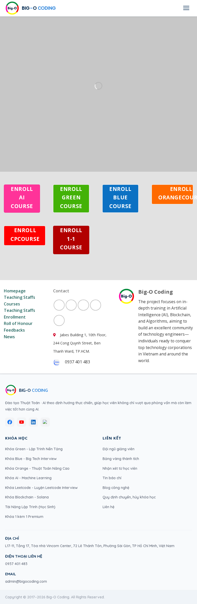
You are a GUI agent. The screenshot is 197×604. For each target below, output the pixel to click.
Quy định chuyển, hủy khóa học (129, 497)
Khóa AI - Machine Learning (28, 478)
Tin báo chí (112, 478)
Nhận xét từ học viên (120, 468)
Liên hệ (108, 507)
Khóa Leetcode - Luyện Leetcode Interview (41, 487)
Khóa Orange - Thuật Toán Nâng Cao (37, 468)
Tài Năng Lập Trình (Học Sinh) (30, 507)
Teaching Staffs (19, 297)
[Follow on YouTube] (59, 320)
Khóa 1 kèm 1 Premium (24, 516)
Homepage (15, 291)
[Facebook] (9, 422)
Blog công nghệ (116, 487)
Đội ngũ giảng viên (118, 449)
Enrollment (15, 317)
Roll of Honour (18, 323)
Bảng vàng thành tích (121, 458)
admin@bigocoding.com (26, 581)
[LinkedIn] (33, 422)
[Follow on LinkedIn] (95, 305)
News (9, 337)
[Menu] (186, 8)
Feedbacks (14, 330)
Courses (12, 304)
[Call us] (83, 305)
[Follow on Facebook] (59, 305)
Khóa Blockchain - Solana (27, 497)
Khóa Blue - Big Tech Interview (31, 458)
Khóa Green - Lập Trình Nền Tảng (34, 449)
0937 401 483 (16, 563)
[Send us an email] (71, 305)
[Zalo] (45, 422)
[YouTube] (21, 422)
